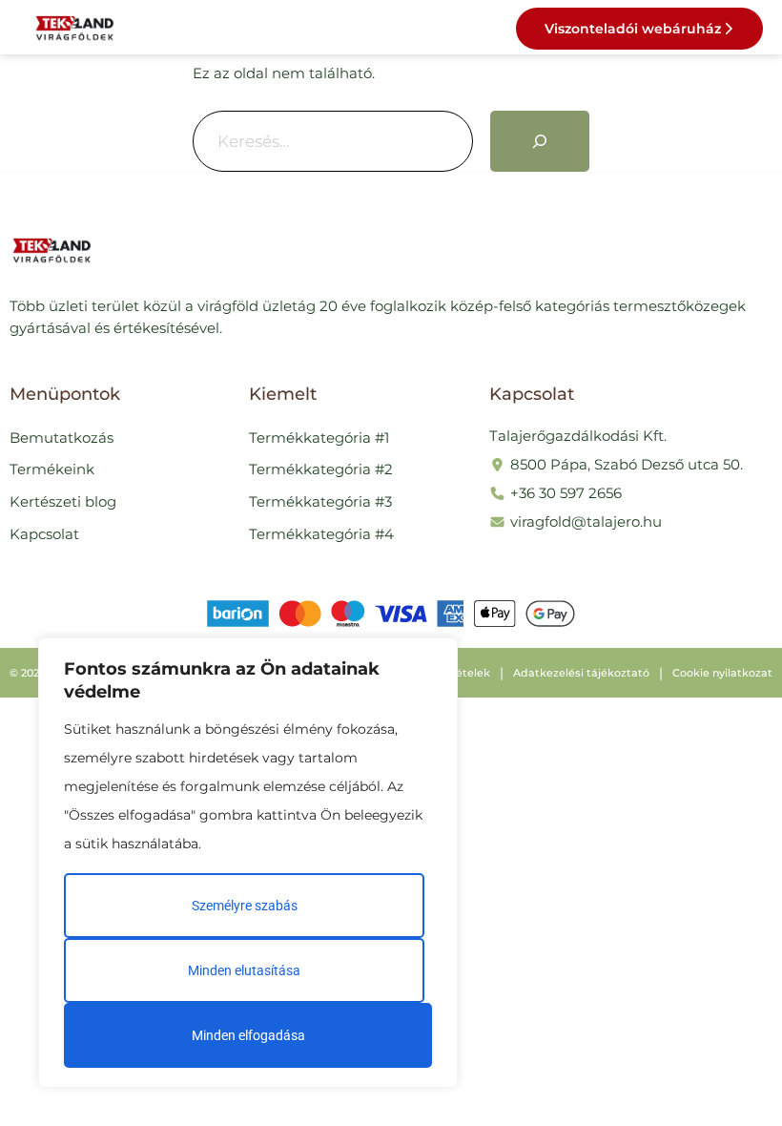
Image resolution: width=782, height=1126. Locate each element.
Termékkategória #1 (319, 437)
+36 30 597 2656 (566, 493)
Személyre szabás (245, 905)
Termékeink (52, 469)
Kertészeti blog (63, 501)
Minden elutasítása (244, 970)
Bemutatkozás (61, 437)
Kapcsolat (44, 534)
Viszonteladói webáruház (633, 28)
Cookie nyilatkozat (722, 672)
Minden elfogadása (248, 1035)
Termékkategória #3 (320, 501)
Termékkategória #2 (321, 469)
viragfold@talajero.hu (586, 521)
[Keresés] (539, 141)
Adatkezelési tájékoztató (581, 672)
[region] (248, 862)
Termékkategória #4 (321, 534)
